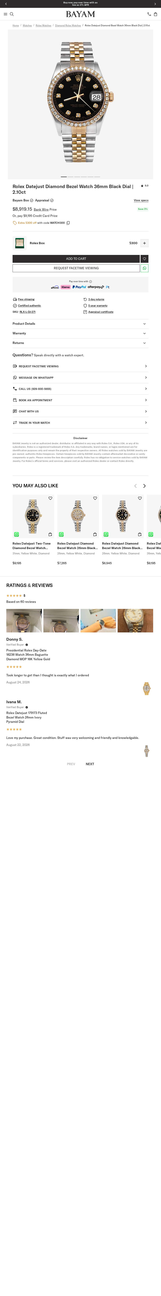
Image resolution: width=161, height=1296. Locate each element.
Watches (27, 26)
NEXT (90, 764)
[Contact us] (149, 14)
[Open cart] (155, 14)
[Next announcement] (155, 4)
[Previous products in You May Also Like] (137, 486)
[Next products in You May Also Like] (144, 486)
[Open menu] (5, 14)
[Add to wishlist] (144, 259)
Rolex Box (37, 243)
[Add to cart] (50, 534)
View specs (141, 200)
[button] (80, 284)
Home (16, 26)
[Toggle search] (11, 14)
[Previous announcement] (6, 4)
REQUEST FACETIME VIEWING (76, 268)
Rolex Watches (43, 26)
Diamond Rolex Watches (68, 26)
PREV (71, 764)
